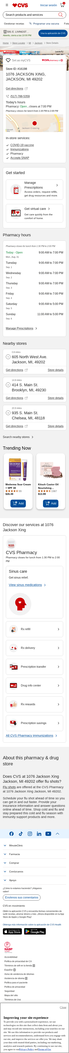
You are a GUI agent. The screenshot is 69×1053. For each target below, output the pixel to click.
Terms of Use (44, 1049)
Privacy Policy (26, 1049)
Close (63, 1007)
